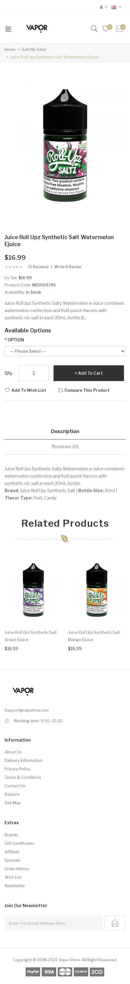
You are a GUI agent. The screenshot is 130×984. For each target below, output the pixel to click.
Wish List (13, 877)
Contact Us (15, 785)
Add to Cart (90, 373)
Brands (11, 834)
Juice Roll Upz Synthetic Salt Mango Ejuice (94, 636)
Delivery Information (23, 760)
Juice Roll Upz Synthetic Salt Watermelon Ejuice (54, 56)
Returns (12, 794)
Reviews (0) (65, 446)
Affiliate (12, 851)
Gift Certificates (19, 843)
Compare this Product (87, 390)
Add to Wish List (28, 390)
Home (10, 49)
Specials (12, 860)
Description (65, 431)
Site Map (13, 802)
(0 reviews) (38, 267)
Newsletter (15, 885)
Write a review (68, 267)
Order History (17, 868)
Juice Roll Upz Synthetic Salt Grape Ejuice (31, 636)
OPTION (16, 339)
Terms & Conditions (23, 777)
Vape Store (69, 959)
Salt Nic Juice (34, 49)
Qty (8, 373)
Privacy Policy (17, 768)
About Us (13, 751)
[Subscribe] (114, 923)
